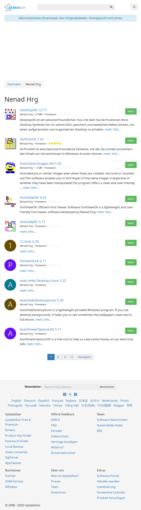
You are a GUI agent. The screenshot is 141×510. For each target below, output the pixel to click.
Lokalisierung (106, 487)
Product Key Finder (18, 436)
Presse (55, 481)
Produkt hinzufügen (111, 498)
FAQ (54, 425)
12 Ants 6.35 (29, 241)
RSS (99, 431)
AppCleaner (13, 463)
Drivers (10, 430)
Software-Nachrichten (112, 420)
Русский (31, 405)
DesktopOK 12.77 (33, 110)
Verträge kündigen (64, 442)
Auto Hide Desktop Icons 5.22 (43, 280)
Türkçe (57, 405)
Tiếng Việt (72, 405)
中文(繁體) (104, 405)
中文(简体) (88, 405)
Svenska (44, 405)
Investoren (58, 492)
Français (57, 401)
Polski (124, 401)
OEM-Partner (14, 481)
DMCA (55, 420)
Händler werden (108, 481)
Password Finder (16, 441)
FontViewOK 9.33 (33, 197)
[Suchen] (111, 7)
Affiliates (11, 487)
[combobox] (72, 7)
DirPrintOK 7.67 (32, 139)
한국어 (94, 401)
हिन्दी (129, 405)
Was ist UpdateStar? (65, 476)
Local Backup (14, 447)
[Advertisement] (70, 51)
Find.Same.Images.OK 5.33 (40, 163)
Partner (10, 476)
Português (15, 405)
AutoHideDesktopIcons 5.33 (41, 300)
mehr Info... (113, 129)
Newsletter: (33, 387)
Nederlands (110, 401)
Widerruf (57, 447)
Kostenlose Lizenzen (111, 492)
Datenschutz (60, 436)
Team (55, 487)
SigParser (12, 457)
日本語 (83, 401)
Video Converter (16, 452)
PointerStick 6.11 (33, 261)
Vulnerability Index (110, 425)
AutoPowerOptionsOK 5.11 (41, 329)
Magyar (119, 405)
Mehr (131, 111)
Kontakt (56, 431)
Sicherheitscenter (63, 453)
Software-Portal (108, 476)
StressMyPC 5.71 (32, 222)
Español (43, 401)
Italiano (71, 401)
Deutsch (30, 401)
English (16, 401)
